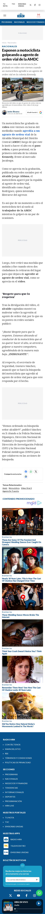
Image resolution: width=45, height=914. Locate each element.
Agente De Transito (10, 491)
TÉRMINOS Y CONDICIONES (18, 758)
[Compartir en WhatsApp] (31, 471)
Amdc (4, 488)
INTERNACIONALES (14, 792)
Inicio (4, 43)
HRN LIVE (9, 805)
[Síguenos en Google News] (26, 476)
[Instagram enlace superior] (39, 5)
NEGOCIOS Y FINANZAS (16, 783)
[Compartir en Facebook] (26, 471)
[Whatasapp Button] (39, 893)
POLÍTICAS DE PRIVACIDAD (18, 762)
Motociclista (14, 488)
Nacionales (12, 43)
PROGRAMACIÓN (13, 801)
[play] (39, 903)
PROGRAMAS (7, 22)
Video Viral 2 (26, 488)
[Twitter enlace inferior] (10, 895)
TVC (13, 4)
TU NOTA (5, 5)
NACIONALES (19, 22)
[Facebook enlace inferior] (26, 895)
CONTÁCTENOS (12, 744)
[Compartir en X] (36, 471)
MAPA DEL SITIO (12, 749)
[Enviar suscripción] (37, 879)
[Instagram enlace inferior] (34, 895)
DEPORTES (10, 796)
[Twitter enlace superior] (31, 5)
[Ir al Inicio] (20, 15)
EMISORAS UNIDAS (22, 5)
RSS (6, 753)
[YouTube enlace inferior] (18, 895)
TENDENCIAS (11, 788)
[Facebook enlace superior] (35, 5)
